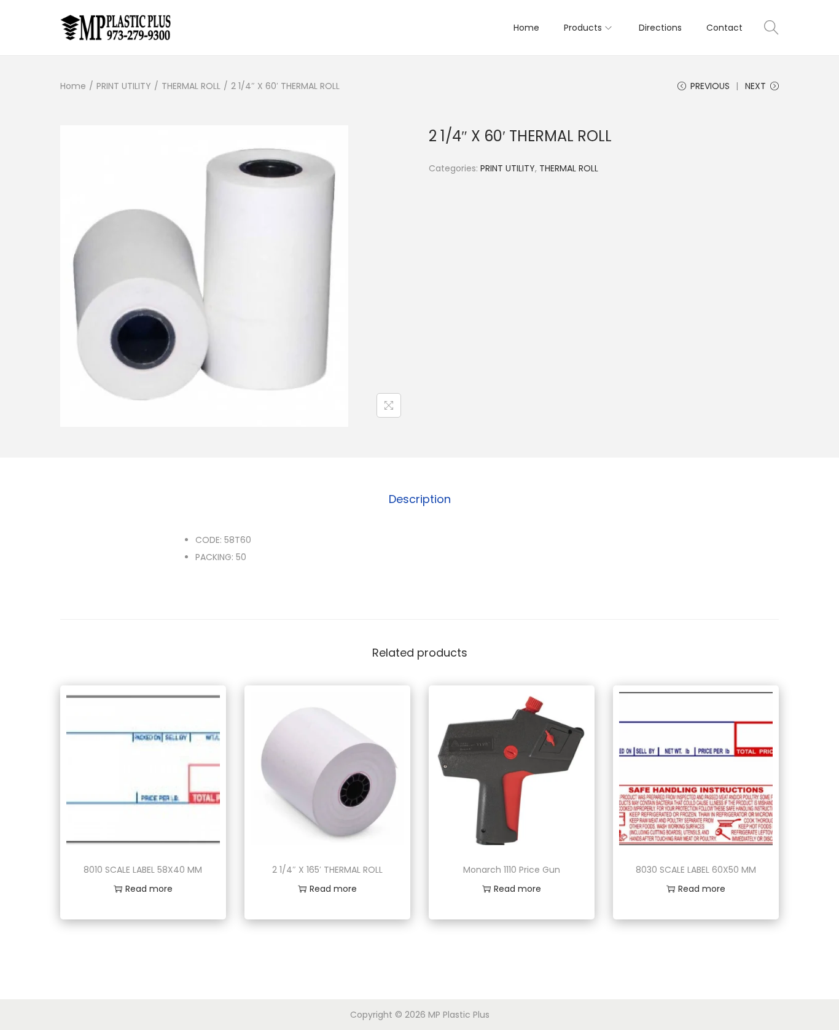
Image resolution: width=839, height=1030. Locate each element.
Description (420, 499)
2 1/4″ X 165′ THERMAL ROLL (327, 870)
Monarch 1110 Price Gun (511, 870)
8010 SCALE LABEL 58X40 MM (143, 870)
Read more (149, 889)
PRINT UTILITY (123, 86)
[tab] (420, 499)
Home (73, 86)
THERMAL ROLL (191, 86)
